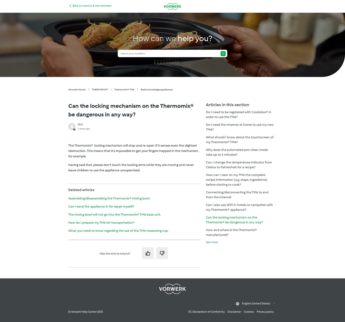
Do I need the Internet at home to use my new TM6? (240, 127)
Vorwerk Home (77, 89)
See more (212, 242)
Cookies (249, 311)
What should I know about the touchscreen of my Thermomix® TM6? (239, 139)
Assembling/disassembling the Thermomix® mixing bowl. (109, 198)
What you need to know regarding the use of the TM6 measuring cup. (118, 231)
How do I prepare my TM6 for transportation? (101, 223)
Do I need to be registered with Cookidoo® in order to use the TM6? (238, 114)
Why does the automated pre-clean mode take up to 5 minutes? (237, 152)
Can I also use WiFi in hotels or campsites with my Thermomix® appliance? (239, 207)
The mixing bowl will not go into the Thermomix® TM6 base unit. (114, 215)
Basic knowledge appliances (157, 89)
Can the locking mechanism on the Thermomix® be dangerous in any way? (234, 219)
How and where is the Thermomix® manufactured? (231, 232)
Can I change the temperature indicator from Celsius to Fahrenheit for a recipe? (239, 164)
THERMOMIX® (100, 89)
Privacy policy (265, 311)
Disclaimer (234, 311)
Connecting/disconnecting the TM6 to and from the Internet (237, 194)
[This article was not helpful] (162, 253)
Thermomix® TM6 (124, 89)
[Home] (172, 6)
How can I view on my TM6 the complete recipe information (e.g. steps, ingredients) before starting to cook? (236, 180)
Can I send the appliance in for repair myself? (101, 206)
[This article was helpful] (148, 253)
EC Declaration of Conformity (206, 311)
